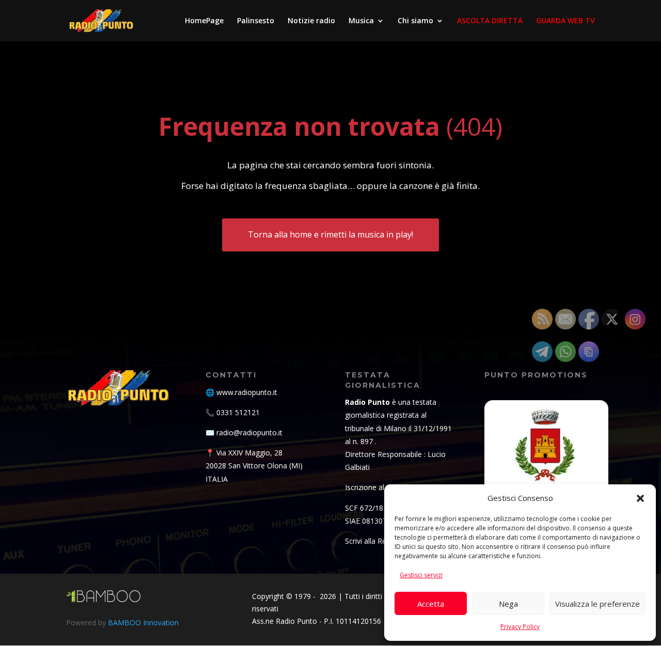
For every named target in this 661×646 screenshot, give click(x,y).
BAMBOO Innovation (143, 622)
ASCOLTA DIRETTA (490, 21)
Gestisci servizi (421, 575)
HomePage (204, 21)
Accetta (430, 603)
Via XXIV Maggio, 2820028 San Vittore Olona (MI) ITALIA (254, 465)
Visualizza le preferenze (597, 603)
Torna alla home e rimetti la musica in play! (330, 234)
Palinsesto (255, 21)
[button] (640, 498)
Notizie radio (311, 21)
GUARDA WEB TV (565, 21)
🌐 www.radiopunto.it (241, 392)
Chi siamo (415, 21)
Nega (508, 603)
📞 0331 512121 (233, 412)
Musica (361, 21)
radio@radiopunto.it (249, 432)
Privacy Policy (520, 626)
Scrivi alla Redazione (379, 541)
